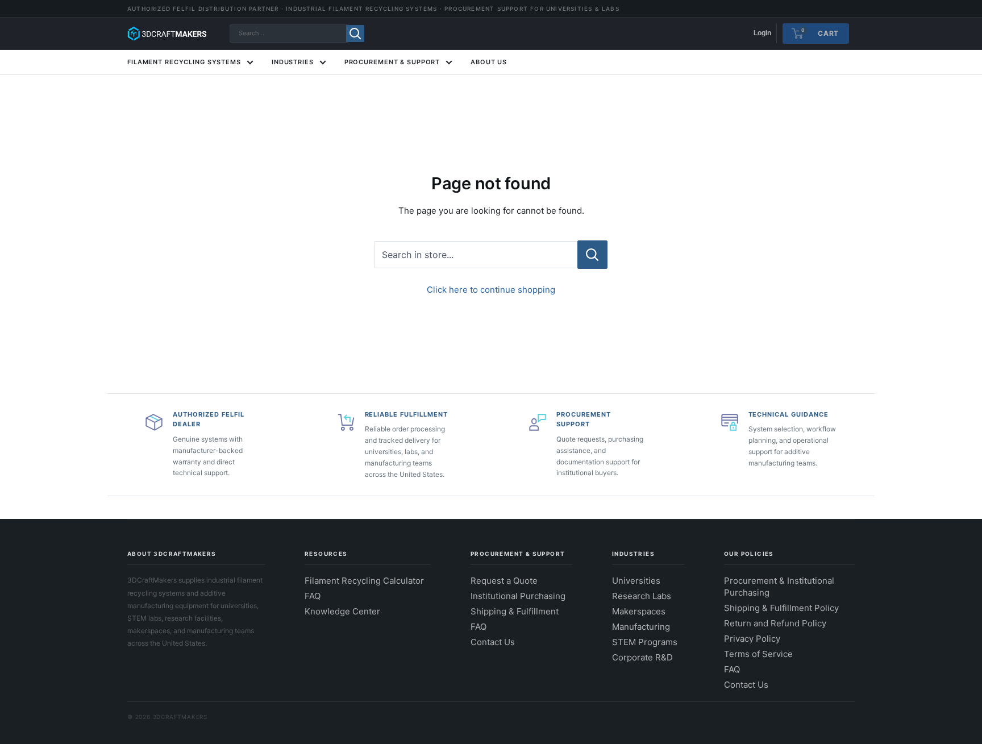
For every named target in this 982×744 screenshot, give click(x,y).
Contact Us (493, 642)
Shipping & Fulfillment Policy (781, 607)
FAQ (313, 596)
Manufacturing (641, 626)
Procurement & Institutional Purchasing (779, 586)
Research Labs (641, 596)
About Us (489, 62)
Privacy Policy (752, 638)
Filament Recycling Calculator (364, 580)
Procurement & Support (392, 62)
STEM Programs (644, 642)
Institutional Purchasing (518, 596)
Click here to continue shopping (491, 289)
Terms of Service (758, 654)
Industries (293, 62)
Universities (636, 580)
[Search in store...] (592, 254)
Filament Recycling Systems (184, 62)
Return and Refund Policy (775, 623)
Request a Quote (504, 580)
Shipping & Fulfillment (515, 611)
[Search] (355, 33)
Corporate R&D (642, 657)
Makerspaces (638, 611)
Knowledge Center (342, 611)
